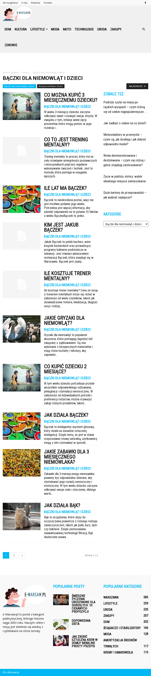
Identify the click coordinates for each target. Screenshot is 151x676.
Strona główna (10, 2)
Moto (67, 29)
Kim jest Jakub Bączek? (61, 227)
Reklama (35, 2)
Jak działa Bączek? (66, 415)
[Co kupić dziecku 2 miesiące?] (22, 377)
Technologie (84, 29)
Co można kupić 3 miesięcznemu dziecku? (70, 97)
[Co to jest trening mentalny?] (22, 150)
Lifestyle (37, 29)
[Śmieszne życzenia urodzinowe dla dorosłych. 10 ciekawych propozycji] (61, 599)
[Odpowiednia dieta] (61, 624)
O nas (24, 2)
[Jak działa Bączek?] (22, 426)
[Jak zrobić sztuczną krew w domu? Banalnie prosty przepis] (61, 640)
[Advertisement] (75, 61)
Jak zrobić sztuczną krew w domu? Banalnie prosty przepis (85, 641)
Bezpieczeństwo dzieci (51, 86)
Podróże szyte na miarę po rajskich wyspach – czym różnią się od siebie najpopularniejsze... (125, 107)
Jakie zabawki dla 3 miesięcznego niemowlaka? (66, 457)
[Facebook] (145, 3)
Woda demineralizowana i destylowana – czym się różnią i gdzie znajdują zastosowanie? (124, 160)
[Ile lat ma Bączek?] (22, 199)
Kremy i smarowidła (118, 652)
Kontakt (48, 2)
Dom (8, 29)
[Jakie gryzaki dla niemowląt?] (22, 329)
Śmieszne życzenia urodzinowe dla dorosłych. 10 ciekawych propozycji (83, 603)
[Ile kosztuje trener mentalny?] (22, 284)
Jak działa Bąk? (62, 505)
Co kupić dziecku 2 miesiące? (65, 369)
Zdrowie (11, 45)
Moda (55, 29)
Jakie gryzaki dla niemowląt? (64, 320)
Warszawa (111, 597)
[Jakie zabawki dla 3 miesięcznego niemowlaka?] (22, 463)
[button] (143, 29)
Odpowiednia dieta (81, 622)
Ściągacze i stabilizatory (122, 628)
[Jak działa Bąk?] (22, 516)
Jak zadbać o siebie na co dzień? (124, 123)
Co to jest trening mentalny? (66, 142)
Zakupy (116, 29)
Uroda (102, 29)
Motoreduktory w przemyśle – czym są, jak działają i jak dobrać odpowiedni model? (124, 139)
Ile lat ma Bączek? (65, 188)
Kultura (21, 29)
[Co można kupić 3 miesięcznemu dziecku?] (22, 106)
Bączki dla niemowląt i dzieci (19, 86)
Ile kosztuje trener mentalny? (67, 275)
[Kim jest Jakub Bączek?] (22, 236)
